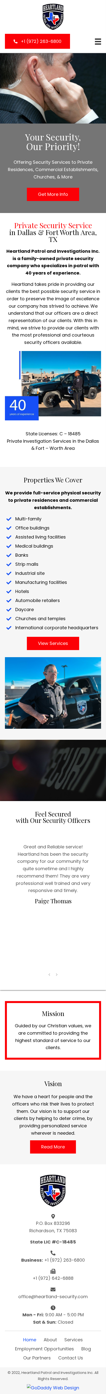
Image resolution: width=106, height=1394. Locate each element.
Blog (86, 1349)
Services (73, 1340)
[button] (37, 41)
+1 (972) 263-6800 (64, 1260)
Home (29, 1340)
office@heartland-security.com (53, 1297)
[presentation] (49, 974)
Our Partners (37, 1358)
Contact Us (70, 1358)
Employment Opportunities (44, 1349)
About (50, 1340)
